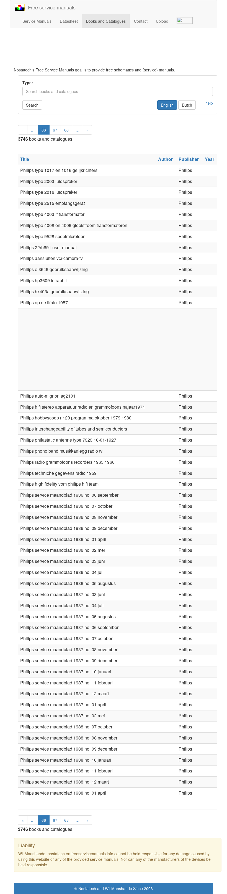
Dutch (187, 105)
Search (32, 105)
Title (24, 159)
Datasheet (69, 21)
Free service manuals (50, 7)
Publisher (189, 159)
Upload (162, 21)
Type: (27, 82)
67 (55, 130)
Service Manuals (36, 21)
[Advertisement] (117, 47)
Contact (141, 21)
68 (66, 130)
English (167, 105)
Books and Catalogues (106, 21)
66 (44, 130)
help (209, 103)
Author (165, 159)
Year (209, 159)
